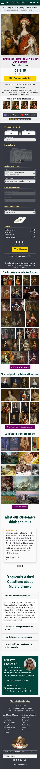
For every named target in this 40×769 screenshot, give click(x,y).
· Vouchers (24, 727)
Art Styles (10, 8)
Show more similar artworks (20, 367)
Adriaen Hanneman (31, 8)
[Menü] (2, 3)
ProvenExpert (15, 557)
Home (3, 8)
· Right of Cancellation (9, 727)
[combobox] (20, 139)
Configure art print (21, 78)
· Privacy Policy (7, 725)
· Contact (5, 717)
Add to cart (21, 249)
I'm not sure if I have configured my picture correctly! (18, 645)
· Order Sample (26, 730)
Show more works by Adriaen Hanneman (20, 427)
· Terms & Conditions (9, 722)
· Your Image (25, 717)
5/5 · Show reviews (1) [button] (24, 119)
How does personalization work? (17, 595)
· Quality (24, 722)
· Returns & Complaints (9, 730)
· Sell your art (25, 720)
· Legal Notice (7, 720)
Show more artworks (20, 507)
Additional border (8, 137)
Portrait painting (19, 8)
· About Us (6, 732)
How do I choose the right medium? (18, 637)
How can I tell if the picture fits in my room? (19, 628)
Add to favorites (30, 115)
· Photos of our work (27, 725)
